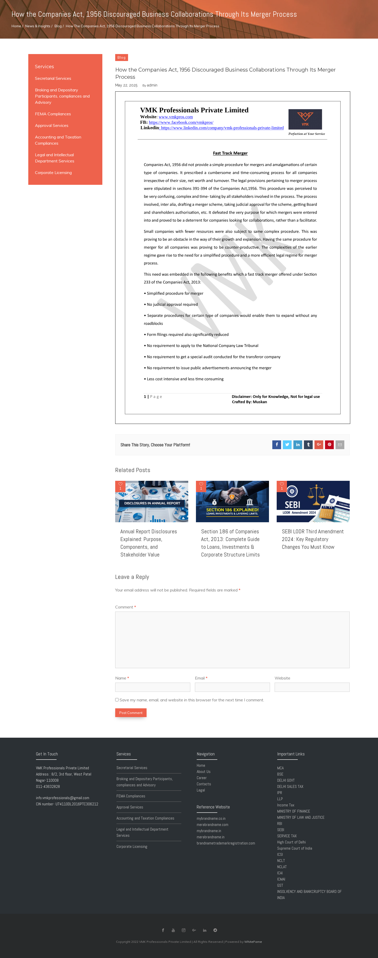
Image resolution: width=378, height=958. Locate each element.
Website (282, 678)
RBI (279, 823)
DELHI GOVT (286, 780)
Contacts (204, 784)
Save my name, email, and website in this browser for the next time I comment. (192, 699)
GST (280, 885)
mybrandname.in (209, 830)
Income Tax (285, 805)
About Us (204, 771)
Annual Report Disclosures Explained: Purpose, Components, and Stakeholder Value (148, 543)
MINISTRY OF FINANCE (293, 811)
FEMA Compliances (53, 113)
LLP (280, 799)
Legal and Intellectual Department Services (54, 157)
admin (152, 85)
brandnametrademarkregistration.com (226, 843)
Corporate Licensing (53, 172)
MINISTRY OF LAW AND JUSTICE (301, 817)
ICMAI (281, 879)
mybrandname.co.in (211, 818)
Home (16, 26)
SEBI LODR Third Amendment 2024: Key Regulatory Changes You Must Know (313, 539)
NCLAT (282, 866)
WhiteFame (253, 942)
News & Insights (37, 26)
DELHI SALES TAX (290, 786)
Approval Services (51, 125)
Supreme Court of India (294, 848)
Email (201, 678)
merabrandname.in (210, 837)
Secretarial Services (53, 78)
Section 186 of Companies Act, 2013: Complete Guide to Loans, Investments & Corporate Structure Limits (230, 543)
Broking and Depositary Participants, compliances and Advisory (62, 96)
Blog (58, 26)
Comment (125, 606)
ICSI (280, 854)
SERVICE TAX (287, 836)
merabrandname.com (212, 824)
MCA (280, 768)
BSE (280, 774)
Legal (201, 790)
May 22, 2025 (126, 85)
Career (202, 777)
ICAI (280, 873)
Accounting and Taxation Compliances (58, 140)
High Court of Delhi (291, 842)
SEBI (280, 829)
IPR (279, 792)
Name (122, 678)
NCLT (281, 860)
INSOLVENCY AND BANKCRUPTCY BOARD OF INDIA (309, 894)
